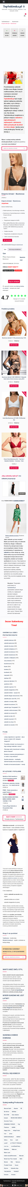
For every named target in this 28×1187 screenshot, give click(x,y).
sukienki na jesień (9, 719)
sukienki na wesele (9, 725)
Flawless (6, 1127)
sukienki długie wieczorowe (11, 695)
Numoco (18, 1162)
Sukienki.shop (14, 1168)
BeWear (14, 1111)
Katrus (5, 1140)
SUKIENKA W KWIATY (18, 500)
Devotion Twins (8, 1121)
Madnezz (6, 1149)
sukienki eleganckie (9, 690)
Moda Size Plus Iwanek (10, 1159)
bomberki (6, 672)
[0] (24, 16)
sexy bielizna (7, 660)
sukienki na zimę (8, 722)
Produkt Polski (8, 1165)
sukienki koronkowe (9, 652)
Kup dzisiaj (8, 240)
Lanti (16, 1140)
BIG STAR (6, 1114)
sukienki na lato (8, 716)
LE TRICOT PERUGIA (15, 1143)
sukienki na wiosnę (9, 713)
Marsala (21, 1155)
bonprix (6, 1118)
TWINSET (16, 1171)
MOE (21, 1159)
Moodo (6, 1162)
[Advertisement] (14, 54)
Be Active (6, 1111)
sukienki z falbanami (9, 658)
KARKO (18, 1137)
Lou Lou (6, 1146)
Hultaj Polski (16, 1130)
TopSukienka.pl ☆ (14, 6)
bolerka (6, 669)
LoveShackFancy (15, 1146)
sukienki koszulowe (9, 704)
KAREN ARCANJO (9, 1137)
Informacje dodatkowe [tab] (15, 249)
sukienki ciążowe (9, 687)
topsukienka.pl (20, 990)
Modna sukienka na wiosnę (12, 535)
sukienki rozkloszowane (10, 710)
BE (21, 1108)
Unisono (6, 1174)
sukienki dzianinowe (9, 655)
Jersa (10, 1133)
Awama (16, 1108)
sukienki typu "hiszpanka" (11, 707)
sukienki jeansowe (9, 643)
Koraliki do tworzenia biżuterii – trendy (14, 764)
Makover (14, 1149)
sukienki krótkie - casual (10, 693)
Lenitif (5, 1143)
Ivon (5, 1133)
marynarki (6, 675)
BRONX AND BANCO (16, 1118)
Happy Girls (7, 1130)
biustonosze (15, 21)
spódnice (6, 684)
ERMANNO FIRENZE (9, 1124)
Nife (12, 1162)
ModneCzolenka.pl (8, 940)
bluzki (5, 666)
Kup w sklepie (14, 281)
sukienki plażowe (9, 640)
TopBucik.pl (6, 938)
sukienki (6, 552)
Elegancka (9, 1007)
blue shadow (15, 1114)
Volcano (13, 1174)
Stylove (6, 1168)
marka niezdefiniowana (10, 1155)
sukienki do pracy (9, 646)
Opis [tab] (5, 249)
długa (20, 1005)
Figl (19, 1124)
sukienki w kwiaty (9, 701)
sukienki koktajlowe (9, 649)
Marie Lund (7, 1152)
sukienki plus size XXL (10, 698)
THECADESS (7, 1171)
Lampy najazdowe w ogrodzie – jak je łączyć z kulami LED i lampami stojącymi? (14, 739)
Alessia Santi (7, 1108)
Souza (16, 1165)
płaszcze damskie (9, 681)
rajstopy (6, 678)
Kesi (11, 1140)
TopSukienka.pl (11, 587)
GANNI (13, 1127)
